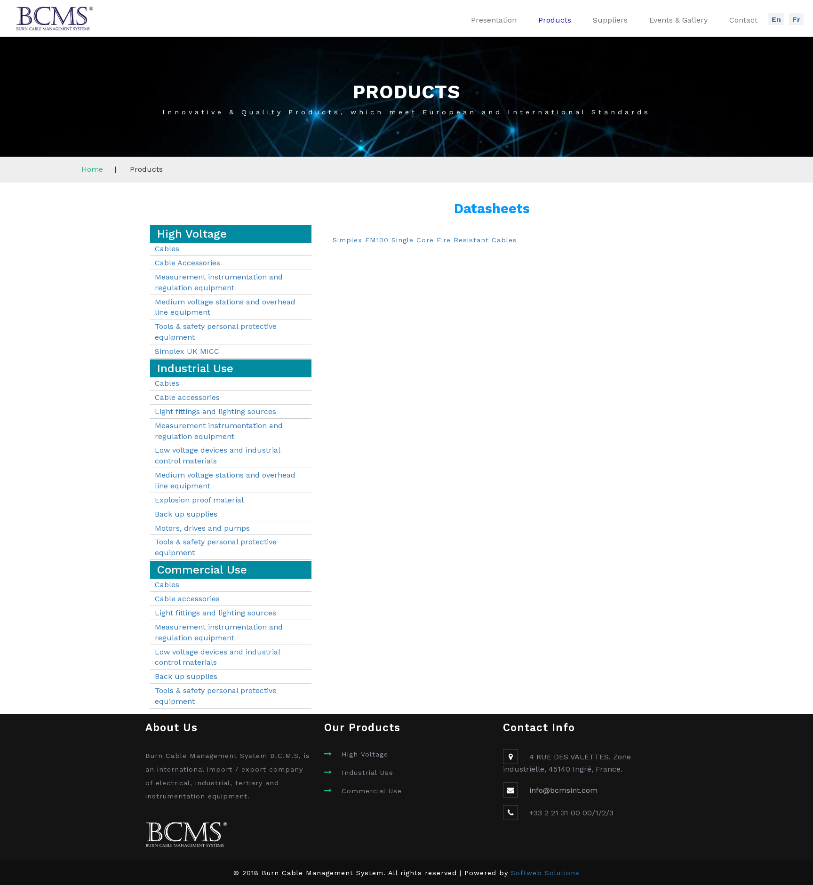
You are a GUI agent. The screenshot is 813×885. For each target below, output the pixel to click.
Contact (743, 20)
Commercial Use (372, 791)
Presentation (494, 20)
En (776, 19)
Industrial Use (367, 772)
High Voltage (365, 754)
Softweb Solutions (545, 873)
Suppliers (610, 20)
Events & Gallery (678, 20)
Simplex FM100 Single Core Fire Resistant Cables (425, 240)
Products (554, 20)
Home (92, 169)
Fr (796, 19)
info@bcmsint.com (563, 790)
